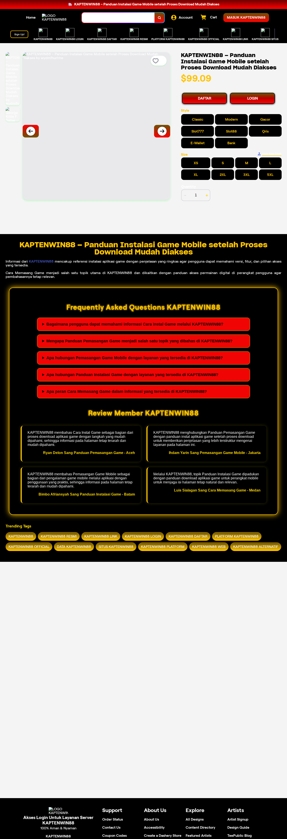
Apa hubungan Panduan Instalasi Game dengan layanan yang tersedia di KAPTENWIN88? (132, 374)
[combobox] (118, 18)
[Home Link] (57, 17)
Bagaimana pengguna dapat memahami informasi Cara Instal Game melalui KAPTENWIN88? (134, 324)
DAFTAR (204, 98)
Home (31, 17)
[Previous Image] (31, 131)
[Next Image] (162, 131)
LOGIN (252, 98)
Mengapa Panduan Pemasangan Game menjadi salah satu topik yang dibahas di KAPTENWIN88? (139, 341)
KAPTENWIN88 (41, 261)
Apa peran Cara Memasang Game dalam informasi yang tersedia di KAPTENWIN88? (126, 391)
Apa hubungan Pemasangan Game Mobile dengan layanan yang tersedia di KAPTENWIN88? (134, 358)
